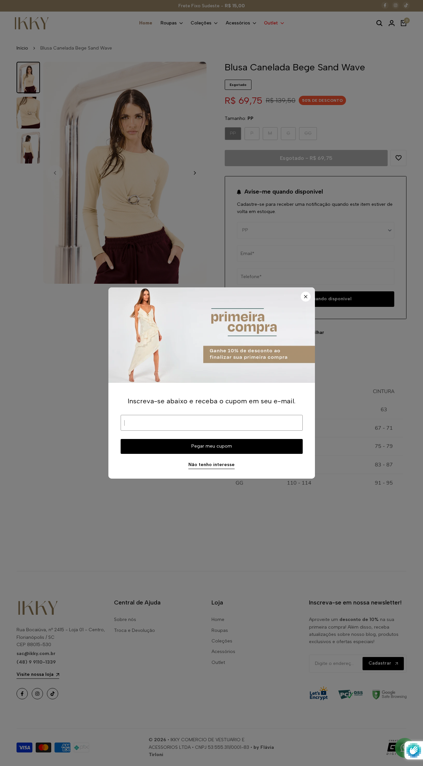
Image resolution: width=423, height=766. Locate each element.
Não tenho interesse (211, 464)
